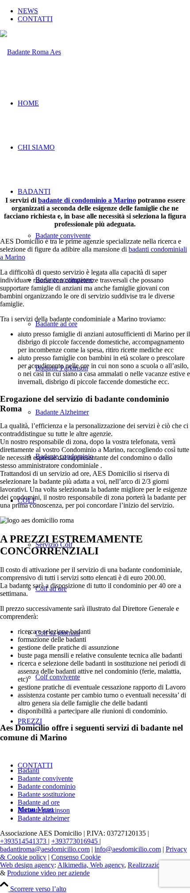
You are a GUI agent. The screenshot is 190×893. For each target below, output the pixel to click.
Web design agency (27, 865)
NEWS (28, 11)
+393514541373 (24, 841)
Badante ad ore (39, 802)
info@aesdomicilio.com (128, 849)
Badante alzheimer (43, 818)
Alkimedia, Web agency (90, 865)
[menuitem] (104, 11)
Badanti (28, 770)
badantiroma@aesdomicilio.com (45, 849)
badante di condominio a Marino (87, 200)
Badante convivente (45, 778)
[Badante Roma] (30, 52)
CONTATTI (35, 19)
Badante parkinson (44, 810)
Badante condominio (47, 786)
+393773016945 (75, 841)
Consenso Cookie (76, 857)
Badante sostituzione (46, 794)
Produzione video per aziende (48, 873)
